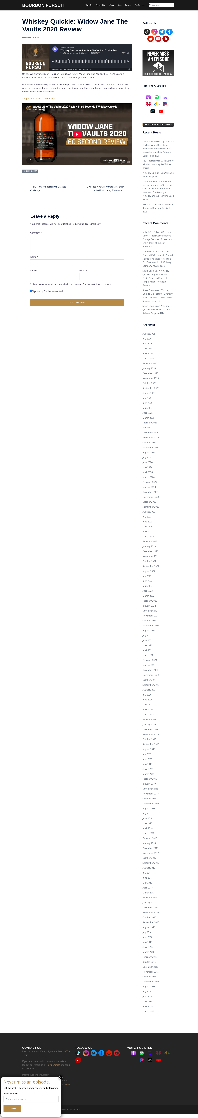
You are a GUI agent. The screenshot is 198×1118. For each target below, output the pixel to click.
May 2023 (147, 526)
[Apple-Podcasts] (150, 97)
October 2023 (149, 501)
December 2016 (150, 907)
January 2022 (149, 605)
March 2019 (148, 773)
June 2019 (147, 759)
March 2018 (148, 833)
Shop (119, 5)
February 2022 (150, 600)
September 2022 (151, 566)
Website (83, 270)
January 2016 (149, 961)
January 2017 (149, 902)
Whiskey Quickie (30, 171)
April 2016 (148, 947)
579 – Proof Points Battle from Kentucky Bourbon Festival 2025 (158, 208)
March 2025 (148, 417)
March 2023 (148, 536)
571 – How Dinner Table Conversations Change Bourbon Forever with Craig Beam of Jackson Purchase (158, 239)
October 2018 (149, 798)
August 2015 (149, 986)
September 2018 (151, 803)
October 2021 (149, 620)
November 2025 (151, 378)
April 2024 (148, 472)
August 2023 (149, 511)
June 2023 (147, 521)
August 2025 (149, 393)
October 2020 (149, 679)
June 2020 (147, 699)
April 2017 (148, 887)
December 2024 (150, 432)
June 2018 (147, 818)
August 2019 (149, 749)
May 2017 (147, 882)
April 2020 (148, 709)
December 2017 (150, 848)
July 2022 (147, 576)
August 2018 (149, 808)
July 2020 (147, 694)
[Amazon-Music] (166, 97)
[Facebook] (169, 31)
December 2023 (150, 492)
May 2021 (147, 645)
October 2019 (149, 739)
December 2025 (150, 373)
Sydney (76, 1109)
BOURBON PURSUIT (43, 5)
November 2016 (151, 912)
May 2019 (147, 764)
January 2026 (149, 368)
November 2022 (151, 556)
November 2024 (151, 437)
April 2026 (148, 353)
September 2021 (151, 625)
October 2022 (149, 561)
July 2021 (147, 635)
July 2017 (147, 872)
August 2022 (149, 571)
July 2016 (147, 932)
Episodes (89, 5)
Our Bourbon (140, 5)
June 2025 (147, 402)
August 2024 (149, 452)
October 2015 (149, 976)
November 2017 (151, 853)
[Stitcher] (154, 111)
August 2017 (149, 867)
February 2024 (150, 482)
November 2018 (151, 793)
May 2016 (147, 942)
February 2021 (150, 660)
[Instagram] (154, 31)
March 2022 (148, 595)
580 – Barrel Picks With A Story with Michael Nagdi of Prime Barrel (158, 164)
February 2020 (150, 719)
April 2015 (148, 1006)
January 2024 (149, 487)
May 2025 (147, 407)
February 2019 (150, 778)
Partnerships (100, 5)
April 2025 (148, 412)
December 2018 (150, 788)
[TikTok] (146, 31)
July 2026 (147, 338)
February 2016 (150, 956)
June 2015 (147, 996)
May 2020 (147, 704)
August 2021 (149, 630)
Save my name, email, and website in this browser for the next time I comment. (72, 284)
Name (34, 256)
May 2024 (147, 467)
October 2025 (149, 383)
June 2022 (147, 580)
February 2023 (150, 541)
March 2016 (148, 951)
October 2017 (149, 857)
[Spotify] (158, 97)
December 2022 (150, 551)
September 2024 (151, 447)
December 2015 (150, 966)
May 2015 (147, 1001)
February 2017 (150, 897)
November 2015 (151, 971)
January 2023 (149, 546)
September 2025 (151, 388)
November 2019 (151, 734)
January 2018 (149, 843)
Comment (36, 232)
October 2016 (149, 917)
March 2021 (148, 655)
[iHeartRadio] (150, 104)
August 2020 (149, 689)
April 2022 (148, 590)
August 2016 (149, 927)
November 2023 (151, 496)
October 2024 (149, 442)
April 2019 (148, 769)
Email (33, 270)
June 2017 (147, 877)
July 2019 (147, 754)
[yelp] (165, 38)
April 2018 (148, 828)
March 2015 (148, 1011)
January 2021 (149, 665)
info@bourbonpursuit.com (35, 1074)
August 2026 (149, 333)
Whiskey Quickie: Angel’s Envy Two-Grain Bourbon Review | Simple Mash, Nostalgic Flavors (156, 278)
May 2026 (147, 348)
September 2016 (151, 922)
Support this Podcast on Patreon (38, 98)
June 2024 (147, 462)
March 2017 (148, 892)
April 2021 (148, 650)
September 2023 (151, 506)
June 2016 (147, 937)
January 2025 (149, 427)
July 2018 (147, 813)
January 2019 (149, 783)
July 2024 (147, 457)
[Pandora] (166, 104)
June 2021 (147, 640)
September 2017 (151, 862)
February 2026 (150, 363)
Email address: (11, 1093)
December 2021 (150, 610)
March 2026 (148, 358)
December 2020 (150, 670)
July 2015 (147, 991)
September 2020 (151, 684)
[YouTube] (158, 38)
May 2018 (147, 823)
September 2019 (151, 744)
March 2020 (148, 714)
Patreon (128, 5)
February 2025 (150, 422)
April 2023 (148, 531)
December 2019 (150, 729)
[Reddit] (150, 38)
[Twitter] (161, 31)
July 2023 (147, 516)
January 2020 (149, 724)
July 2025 (147, 397)
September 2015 (151, 981)
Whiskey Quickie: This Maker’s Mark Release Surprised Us (156, 309)
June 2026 (147, 343)
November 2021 (151, 615)
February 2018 (150, 838)
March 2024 (148, 477)
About (111, 5)
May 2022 (147, 585)
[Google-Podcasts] (158, 104)
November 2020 (151, 674)
